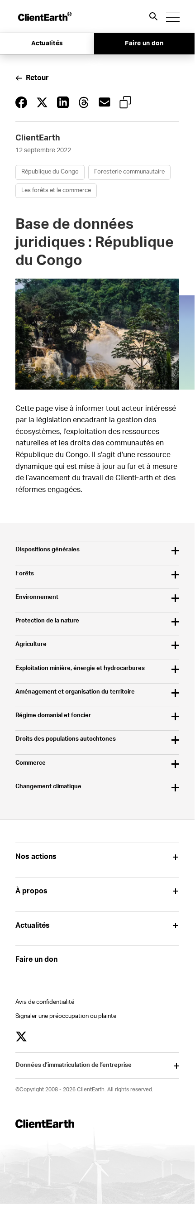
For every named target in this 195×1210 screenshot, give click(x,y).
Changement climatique (48, 787)
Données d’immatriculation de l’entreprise (73, 1065)
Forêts (24, 574)
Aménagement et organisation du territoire (75, 692)
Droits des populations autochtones (65, 739)
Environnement (36, 597)
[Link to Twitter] (21, 1036)
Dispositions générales (47, 550)
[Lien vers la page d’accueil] (44, 16)
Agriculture (31, 644)
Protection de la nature (47, 621)
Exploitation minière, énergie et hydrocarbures (80, 668)
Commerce (30, 763)
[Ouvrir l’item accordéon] (175, 857)
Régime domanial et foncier (53, 715)
